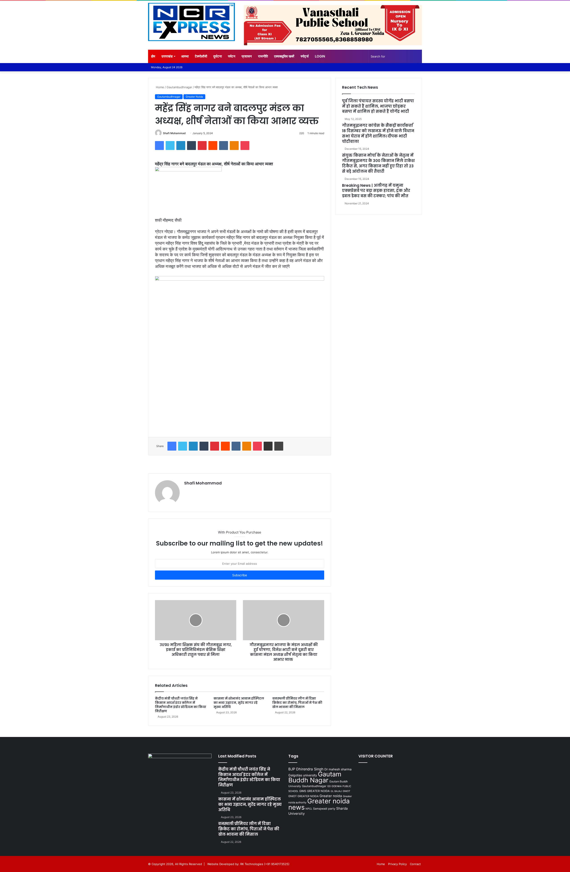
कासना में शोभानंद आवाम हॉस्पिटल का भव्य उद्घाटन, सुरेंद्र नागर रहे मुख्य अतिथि (239, 702)
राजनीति (263, 56)
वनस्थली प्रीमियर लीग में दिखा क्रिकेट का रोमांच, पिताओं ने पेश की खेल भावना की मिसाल (297, 702)
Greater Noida (194, 96)
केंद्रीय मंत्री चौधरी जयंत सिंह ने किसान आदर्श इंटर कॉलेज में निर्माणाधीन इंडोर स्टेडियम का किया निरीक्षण (180, 704)
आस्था (185, 56)
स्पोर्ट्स (305, 56)
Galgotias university (302, 775)
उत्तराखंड (167, 56)
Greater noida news (319, 804)
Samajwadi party (324, 808)
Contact (415, 864)
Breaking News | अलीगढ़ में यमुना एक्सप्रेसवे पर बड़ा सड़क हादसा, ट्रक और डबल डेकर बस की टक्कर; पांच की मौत (376, 191)
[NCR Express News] (191, 22)
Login (320, 56)
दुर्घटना (217, 56)
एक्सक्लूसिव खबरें (284, 56)
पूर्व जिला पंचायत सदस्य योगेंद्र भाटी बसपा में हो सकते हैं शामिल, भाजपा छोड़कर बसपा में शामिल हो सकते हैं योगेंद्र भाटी (378, 106)
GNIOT (346, 791)
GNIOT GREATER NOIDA (303, 796)
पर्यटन (231, 56)
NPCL (308, 808)
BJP (291, 769)
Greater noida (331, 796)
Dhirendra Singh (310, 769)
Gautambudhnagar (179, 87)
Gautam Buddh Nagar (314, 777)
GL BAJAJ (336, 791)
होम (153, 56)
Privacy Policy (397, 864)
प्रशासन (247, 56)
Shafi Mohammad (174, 133)
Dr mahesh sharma (338, 769)
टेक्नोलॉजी (201, 56)
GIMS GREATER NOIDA (314, 791)
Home (159, 87)
